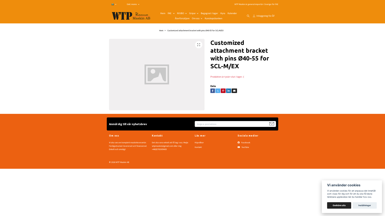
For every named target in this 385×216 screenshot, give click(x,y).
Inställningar (364, 205)
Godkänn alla (339, 205)
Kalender (232, 13)
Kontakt (198, 147)
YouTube (245, 147)
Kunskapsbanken (213, 18)
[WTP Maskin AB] (131, 16)
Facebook (245, 142)
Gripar (192, 13)
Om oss (196, 18)
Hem (162, 13)
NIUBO (180, 13)
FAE (170, 13)
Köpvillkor (199, 142)
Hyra (222, 13)
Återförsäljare (182, 18)
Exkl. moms (132, 4)
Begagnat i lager (209, 13)
